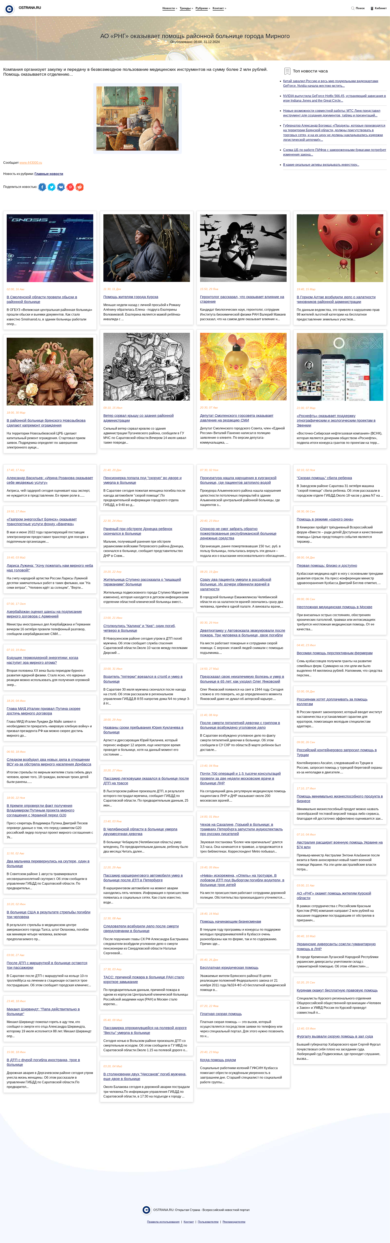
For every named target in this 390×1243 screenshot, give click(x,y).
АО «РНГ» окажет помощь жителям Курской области (334, 895)
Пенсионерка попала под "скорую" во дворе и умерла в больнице (142, 480)
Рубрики (202, 8)
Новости (168, 8)
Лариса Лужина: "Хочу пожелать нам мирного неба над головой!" (50, 568)
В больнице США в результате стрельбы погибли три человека (48, 914)
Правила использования (163, 1221)
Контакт (218, 8)
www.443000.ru (31, 162)
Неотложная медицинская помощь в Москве (334, 607)
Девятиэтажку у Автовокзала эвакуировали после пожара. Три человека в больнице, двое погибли (242, 633)
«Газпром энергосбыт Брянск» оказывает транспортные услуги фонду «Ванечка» (42, 521)
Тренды (185, 8)
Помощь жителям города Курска (130, 297)
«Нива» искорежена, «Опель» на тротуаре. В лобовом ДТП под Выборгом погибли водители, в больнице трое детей (242, 880)
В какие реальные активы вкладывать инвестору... (321, 164)
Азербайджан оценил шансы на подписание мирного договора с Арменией (44, 614)
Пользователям (208, 1221)
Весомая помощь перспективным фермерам (335, 653)
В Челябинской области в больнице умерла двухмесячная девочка (140, 831)
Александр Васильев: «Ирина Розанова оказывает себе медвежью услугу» (50, 480)
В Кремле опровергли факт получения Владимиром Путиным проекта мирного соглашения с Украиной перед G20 (40, 810)
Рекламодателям (234, 1221)
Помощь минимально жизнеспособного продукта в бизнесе (340, 798)
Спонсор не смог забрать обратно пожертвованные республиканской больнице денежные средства (238, 533)
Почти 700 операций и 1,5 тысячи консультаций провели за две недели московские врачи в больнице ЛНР (240, 778)
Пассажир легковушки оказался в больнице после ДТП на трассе (146, 780)
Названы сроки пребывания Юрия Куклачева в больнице (143, 730)
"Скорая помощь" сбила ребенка (324, 478)
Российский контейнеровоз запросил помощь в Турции (337, 752)
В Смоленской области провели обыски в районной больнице (42, 299)
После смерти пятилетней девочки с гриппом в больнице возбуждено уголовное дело (240, 725)
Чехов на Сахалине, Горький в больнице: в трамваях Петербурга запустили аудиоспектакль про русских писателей (241, 829)
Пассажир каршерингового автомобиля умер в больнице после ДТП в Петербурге (143, 877)
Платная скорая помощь (221, 1014)
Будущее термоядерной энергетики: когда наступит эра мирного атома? (42, 660)
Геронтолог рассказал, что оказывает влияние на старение (242, 299)
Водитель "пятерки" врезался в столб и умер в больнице (143, 679)
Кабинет (380, 8)
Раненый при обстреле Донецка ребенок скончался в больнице (137, 531)
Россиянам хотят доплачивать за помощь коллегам (332, 701)
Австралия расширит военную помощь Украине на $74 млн (340, 844)
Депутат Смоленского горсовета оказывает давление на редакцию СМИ (236, 418)
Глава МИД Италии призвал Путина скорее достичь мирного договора (43, 711)
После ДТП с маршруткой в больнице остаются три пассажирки (47, 965)
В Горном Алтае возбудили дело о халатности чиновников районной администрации (336, 299)
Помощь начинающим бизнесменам (230, 922)
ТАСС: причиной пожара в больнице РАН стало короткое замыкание (143, 979)
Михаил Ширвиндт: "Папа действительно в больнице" (43, 1011)
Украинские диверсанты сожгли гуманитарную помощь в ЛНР (336, 946)
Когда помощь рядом (218, 1060)
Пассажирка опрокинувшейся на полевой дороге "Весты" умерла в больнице (145, 1030)
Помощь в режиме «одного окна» (325, 519)
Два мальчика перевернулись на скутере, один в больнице (48, 863)
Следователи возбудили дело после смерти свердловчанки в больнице (141, 928)
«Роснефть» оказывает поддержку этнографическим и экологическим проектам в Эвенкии (336, 420)
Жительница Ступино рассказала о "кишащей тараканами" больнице (142, 582)
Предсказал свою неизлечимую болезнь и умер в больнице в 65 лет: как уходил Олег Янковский (242, 679)
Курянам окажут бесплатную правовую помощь (337, 990)
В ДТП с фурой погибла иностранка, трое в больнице (43, 1062)
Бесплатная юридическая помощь (229, 968)
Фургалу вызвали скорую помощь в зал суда (335, 1036)
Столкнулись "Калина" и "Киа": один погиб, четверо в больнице (139, 628)
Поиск (360, 8)
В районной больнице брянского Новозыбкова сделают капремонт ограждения (46, 422)
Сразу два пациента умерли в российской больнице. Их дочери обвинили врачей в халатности (235, 584)
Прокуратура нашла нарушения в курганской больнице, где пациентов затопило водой (238, 480)
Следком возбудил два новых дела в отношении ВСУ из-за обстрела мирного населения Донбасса (49, 762)
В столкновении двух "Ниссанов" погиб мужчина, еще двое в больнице (144, 1076)
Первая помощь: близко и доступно (327, 566)
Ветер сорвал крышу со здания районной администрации (138, 418)
